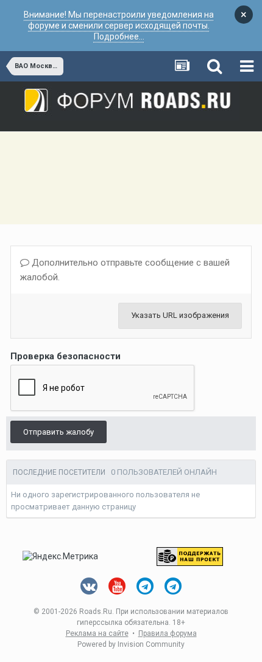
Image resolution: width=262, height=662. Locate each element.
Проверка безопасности (65, 356)
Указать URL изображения (180, 315)
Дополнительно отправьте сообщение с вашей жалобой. (125, 270)
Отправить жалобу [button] (58, 431)
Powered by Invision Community (131, 644)
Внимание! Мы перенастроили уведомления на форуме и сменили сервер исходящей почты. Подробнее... (119, 25)
